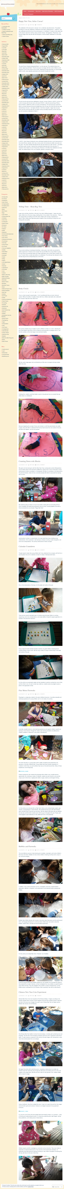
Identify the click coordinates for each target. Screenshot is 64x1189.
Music (3, 287)
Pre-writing (4, 303)
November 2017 (5, 102)
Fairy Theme (4, 235)
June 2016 (4, 129)
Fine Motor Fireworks (27, 690)
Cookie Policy (31, 1186)
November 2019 (5, 72)
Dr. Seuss (4, 226)
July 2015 (4, 148)
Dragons (4, 228)
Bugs (3, 212)
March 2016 (4, 134)
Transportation (5, 323)
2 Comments (39, 24)
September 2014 (5, 166)
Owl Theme (4, 295)
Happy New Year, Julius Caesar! (31, 21)
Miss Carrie (38, 11)
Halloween (4, 253)
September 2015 (5, 145)
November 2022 (5, 56)
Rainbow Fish (5, 306)
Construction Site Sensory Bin (6, 27)
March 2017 (4, 114)
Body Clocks (23, 288)
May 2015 (4, 152)
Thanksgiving (5, 320)
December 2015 (5, 139)
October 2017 (5, 104)
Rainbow (4, 304)
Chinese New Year (6, 216)
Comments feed (5, 354)
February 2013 (5, 189)
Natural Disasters (6, 290)
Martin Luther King (6, 274)
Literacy (4, 272)
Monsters (4, 283)
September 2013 (5, 178)
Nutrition (4, 294)
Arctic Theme (5, 202)
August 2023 (5, 46)
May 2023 (4, 51)
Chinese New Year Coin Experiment (32, 992)
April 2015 (4, 153)
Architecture (4, 200)
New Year (32, 24)
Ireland (3, 264)
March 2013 (4, 187)
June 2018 (4, 92)
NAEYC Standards (58, 11)
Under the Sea (5, 330)
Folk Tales (4, 242)
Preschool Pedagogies (28, 14)
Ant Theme (4, 198)
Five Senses (4, 241)
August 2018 (5, 90)
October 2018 (5, 86)
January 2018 (5, 100)
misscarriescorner (7, 4)
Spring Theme (5, 318)
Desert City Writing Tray (7, 34)
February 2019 (5, 79)
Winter (3, 339)
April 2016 (4, 132)
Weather (4, 336)
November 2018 (5, 84)
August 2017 (5, 107)
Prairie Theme (5, 301)
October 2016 (5, 122)
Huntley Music (31, 11)
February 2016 (5, 136)
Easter (3, 230)
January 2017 (5, 118)
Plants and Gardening (6, 299)
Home (25, 11)
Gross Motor (4, 251)
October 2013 (5, 176)
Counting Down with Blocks (29, 461)
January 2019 (5, 81)
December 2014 (5, 160)
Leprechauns (5, 267)
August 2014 (5, 167)
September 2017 (5, 106)
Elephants (4, 232)
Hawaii (3, 257)
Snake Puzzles (5, 36)
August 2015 (5, 146)
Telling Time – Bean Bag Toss (30, 206)
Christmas (4, 218)
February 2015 (5, 157)
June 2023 (4, 49)
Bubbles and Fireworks (27, 846)
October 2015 (5, 143)
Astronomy (4, 207)
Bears (3, 209)
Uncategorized (5, 329)
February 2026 (5, 44)
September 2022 (5, 60)
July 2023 (4, 47)
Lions (3, 271)
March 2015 (4, 155)
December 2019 (5, 70)
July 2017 (4, 109)
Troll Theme (4, 327)
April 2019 (4, 76)
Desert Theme (5, 223)
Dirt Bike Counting (6, 29)
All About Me (5, 197)
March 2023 (4, 54)
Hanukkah (4, 255)
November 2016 (5, 120)
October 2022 (5, 58)
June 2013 (4, 182)
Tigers (3, 322)
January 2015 (5, 159)
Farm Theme (5, 237)
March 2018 (4, 97)
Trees (3, 325)
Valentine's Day (5, 334)
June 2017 (4, 111)
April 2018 (4, 95)
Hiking (3, 258)
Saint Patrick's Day (6, 310)
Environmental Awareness (7, 234)
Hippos (3, 260)
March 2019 (4, 77)
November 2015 (5, 141)
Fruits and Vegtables (6, 248)
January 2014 (5, 173)
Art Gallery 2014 (5, 205)
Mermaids (4, 279)
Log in (3, 351)
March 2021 (4, 67)
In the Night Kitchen (6, 262)
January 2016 (5, 137)
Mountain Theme (5, 285)
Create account (5, 349)
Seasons (4, 311)
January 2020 (5, 69)
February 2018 (5, 99)
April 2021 (4, 65)
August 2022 (5, 61)
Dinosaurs (4, 225)
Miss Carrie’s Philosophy (47, 11)
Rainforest (4, 308)
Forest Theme (5, 244)
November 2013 (5, 175)
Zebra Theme (5, 341)
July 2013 (4, 180)
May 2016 (4, 130)
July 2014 (4, 169)
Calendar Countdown (27, 546)
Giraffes (3, 250)
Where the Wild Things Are (8, 337)
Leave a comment (40, 210)
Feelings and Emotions (7, 239)
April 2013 (4, 185)
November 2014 (5, 162)
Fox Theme (4, 246)
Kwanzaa (4, 265)
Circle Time (4, 219)
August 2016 (5, 125)
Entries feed (4, 352)
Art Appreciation (5, 204)
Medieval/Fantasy (6, 278)
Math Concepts (5, 276)
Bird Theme (4, 211)
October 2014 (5, 164)
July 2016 (4, 127)
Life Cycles (4, 269)
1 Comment (38, 995)
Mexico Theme (5, 281)
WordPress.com (5, 356)
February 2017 (5, 116)
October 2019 (5, 74)
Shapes (3, 313)
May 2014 (4, 171)
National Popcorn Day (7, 288)
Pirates (3, 297)
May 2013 (4, 183)
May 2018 (4, 93)
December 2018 (5, 83)
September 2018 (5, 88)
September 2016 (5, 123)
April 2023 (4, 53)
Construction (5, 221)
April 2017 (4, 113)
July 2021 (4, 63)
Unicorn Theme (5, 332)
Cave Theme (5, 214)
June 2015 (4, 150)
